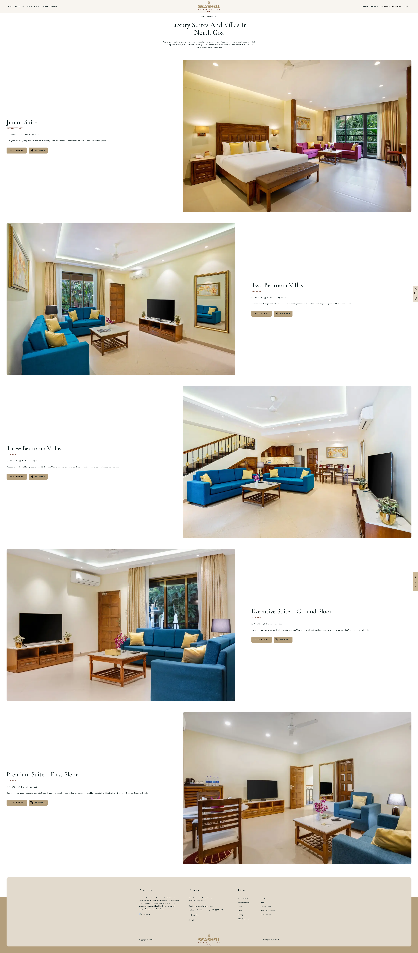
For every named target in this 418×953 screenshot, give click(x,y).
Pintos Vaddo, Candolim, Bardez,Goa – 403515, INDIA (200, 899)
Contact (374, 6)
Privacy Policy (266, 906)
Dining (45, 6)
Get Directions (266, 915)
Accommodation (29, 6)
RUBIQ (276, 939)
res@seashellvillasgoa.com (203, 906)
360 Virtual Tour (244, 919)
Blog (262, 902)
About (17, 6)
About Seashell (243, 898)
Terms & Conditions (268, 911)
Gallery (53, 6)
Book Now (415, 581)
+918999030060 (387, 6)
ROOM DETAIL (18, 150)
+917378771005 (402, 6)
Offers (365, 6)
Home (10, 6)
